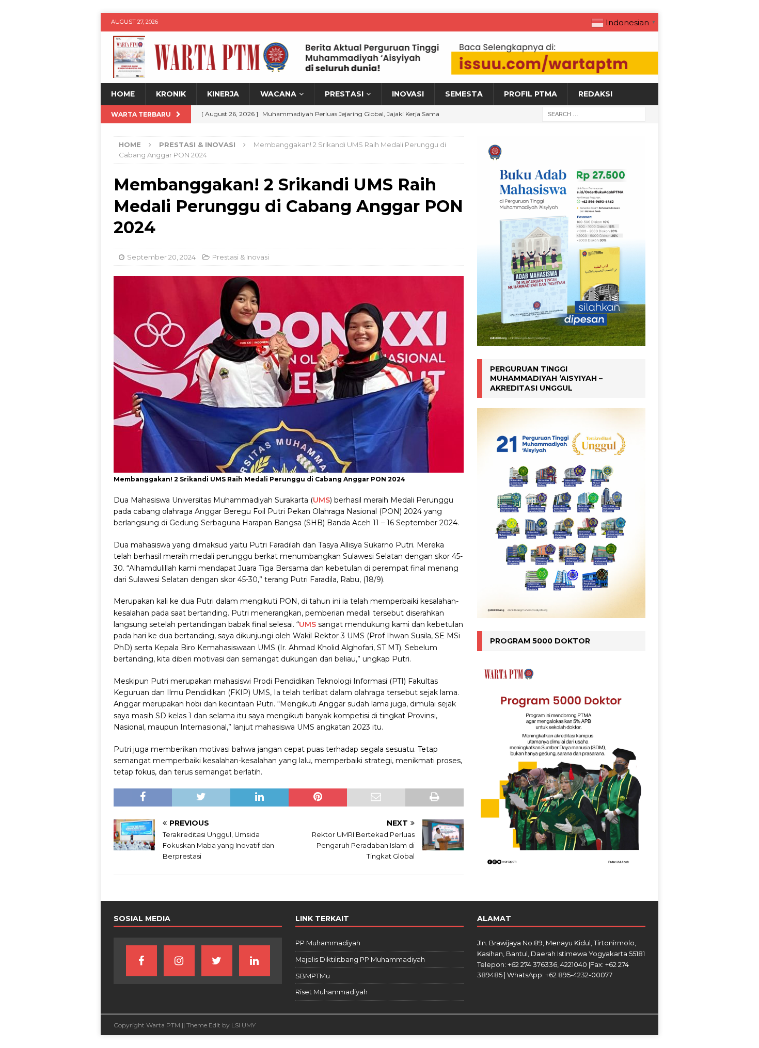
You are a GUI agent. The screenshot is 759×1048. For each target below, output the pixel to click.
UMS (321, 500)
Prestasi (344, 94)
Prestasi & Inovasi (240, 257)
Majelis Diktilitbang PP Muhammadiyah (360, 959)
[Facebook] (141, 960)
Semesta (464, 94)
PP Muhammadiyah (327, 943)
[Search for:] (593, 113)
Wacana (278, 94)
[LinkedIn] (254, 960)
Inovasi (408, 94)
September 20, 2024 (161, 257)
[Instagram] (179, 960)
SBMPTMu (312, 976)
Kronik (171, 94)
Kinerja (223, 94)
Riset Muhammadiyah (331, 992)
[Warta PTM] (379, 77)
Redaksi (595, 94)
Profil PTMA (530, 94)
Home (123, 94)
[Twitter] (216, 960)
